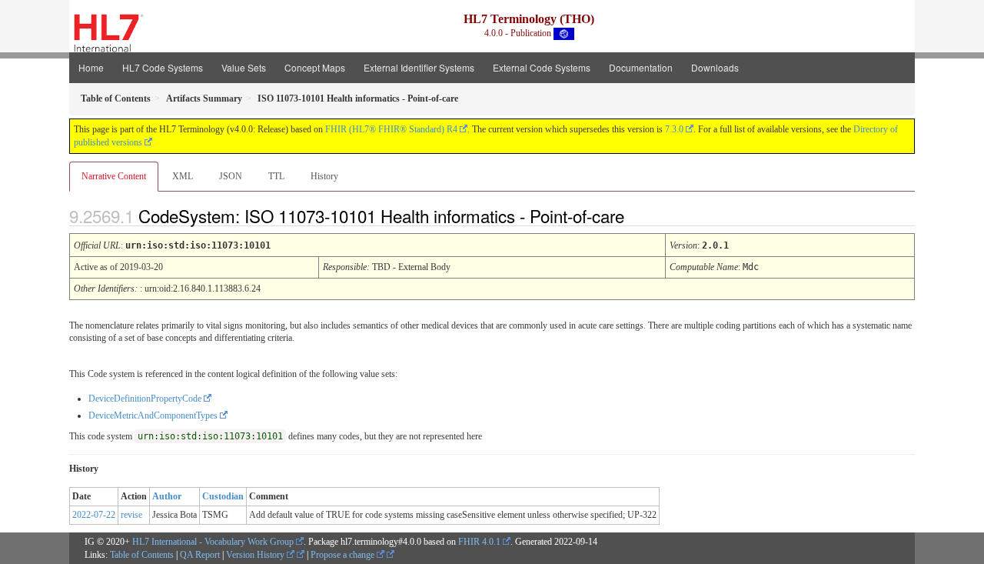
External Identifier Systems (419, 67)
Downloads (715, 67)
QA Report (200, 554)
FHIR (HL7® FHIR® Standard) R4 (391, 129)
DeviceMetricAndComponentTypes (153, 415)
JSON (230, 176)
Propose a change (344, 554)
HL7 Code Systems (162, 67)
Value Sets (243, 67)
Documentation (641, 67)
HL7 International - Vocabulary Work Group (213, 541)
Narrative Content (113, 176)
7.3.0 (674, 129)
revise (131, 514)
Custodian (223, 496)
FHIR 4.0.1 (479, 541)
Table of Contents (142, 554)
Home (91, 67)
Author (166, 496)
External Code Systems (541, 67)
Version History (256, 554)
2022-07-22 (93, 514)
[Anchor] (637, 215)
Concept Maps (314, 67)
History (324, 176)
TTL (276, 176)
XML (182, 176)
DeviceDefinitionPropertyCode (144, 398)
